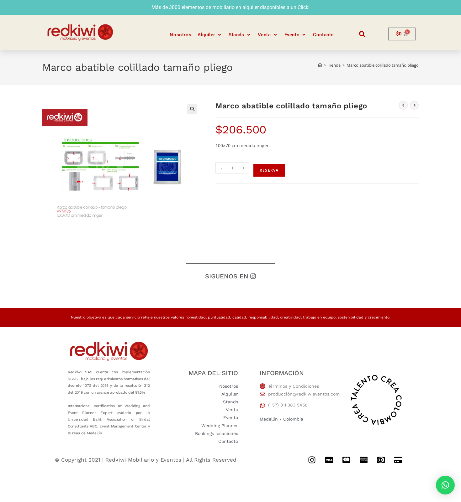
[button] (209, 35)
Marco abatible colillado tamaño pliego (383, 65)
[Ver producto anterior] (403, 105)
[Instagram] (312, 460)
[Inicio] (320, 65)
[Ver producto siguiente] (414, 105)
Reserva (269, 170)
